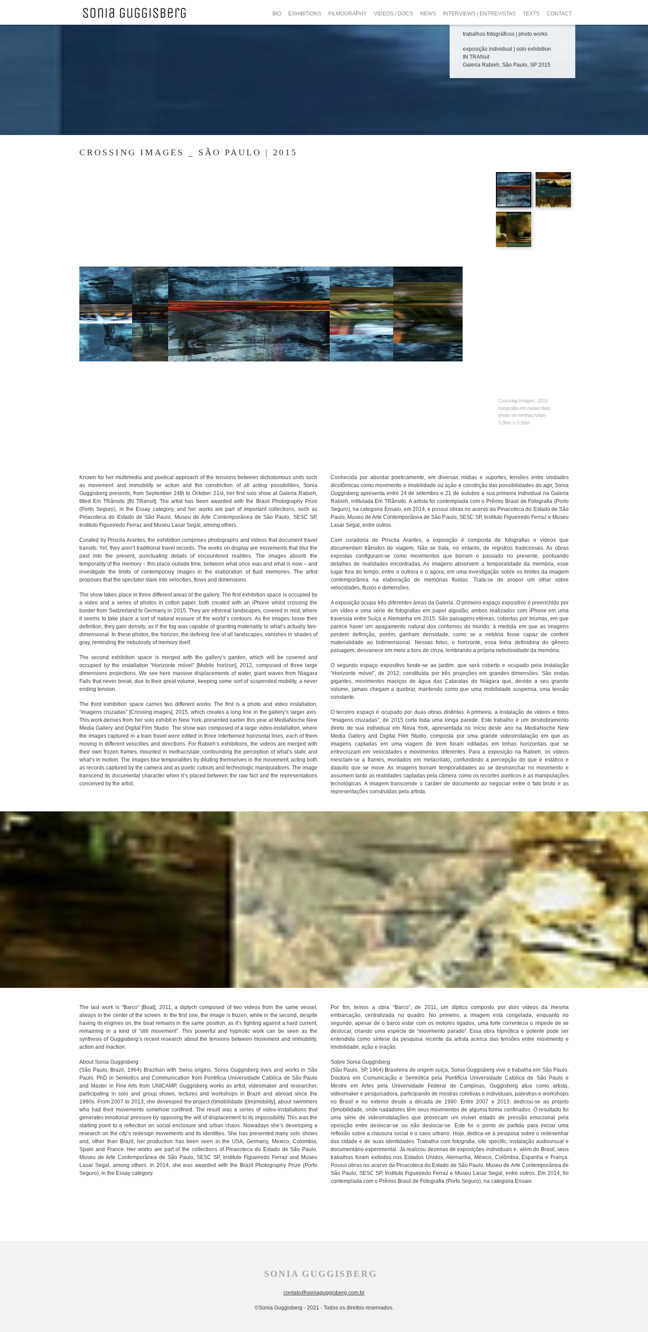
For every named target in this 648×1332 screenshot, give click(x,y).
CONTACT (559, 14)
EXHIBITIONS (304, 14)
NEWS (428, 14)
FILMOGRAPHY (347, 14)
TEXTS (531, 14)
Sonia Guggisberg (320, 1273)
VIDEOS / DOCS (393, 14)
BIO (276, 14)
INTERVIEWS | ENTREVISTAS (479, 14)
